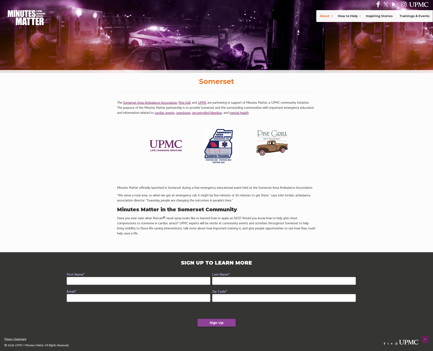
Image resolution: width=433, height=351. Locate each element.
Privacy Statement (15, 339)
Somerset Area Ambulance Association (150, 103)
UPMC (202, 103)
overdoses (183, 113)
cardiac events (165, 113)
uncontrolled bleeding (207, 113)
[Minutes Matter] (26, 17)
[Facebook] (384, 344)
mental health (239, 113)
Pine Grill (184, 103)
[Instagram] (396, 344)
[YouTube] (392, 344)
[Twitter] (386, 4)
